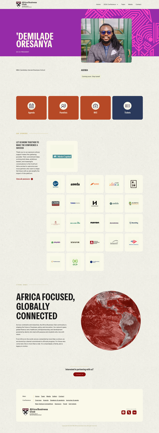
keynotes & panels (72, 400)
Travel (65, 404)
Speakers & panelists (57, 400)
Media (130, 4)
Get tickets (72, 404)
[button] (111, 4)
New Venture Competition (44, 404)
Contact (138, 4)
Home (98, 4)
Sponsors (58, 404)
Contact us (79, 374)
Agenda (45, 400)
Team (123, 4)
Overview (38, 400)
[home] (26, 4)
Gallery (54, 396)
